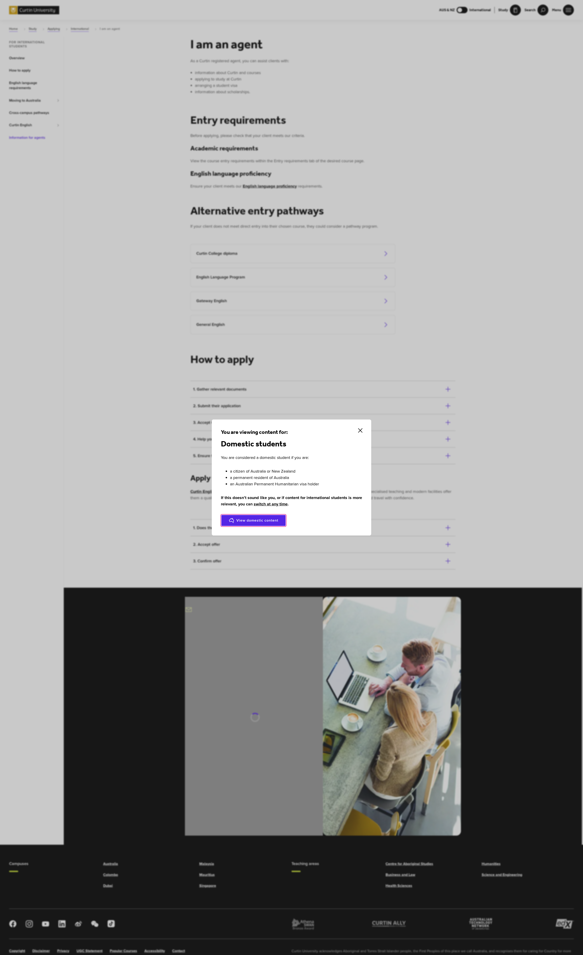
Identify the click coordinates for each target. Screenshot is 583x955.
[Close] (360, 430)
